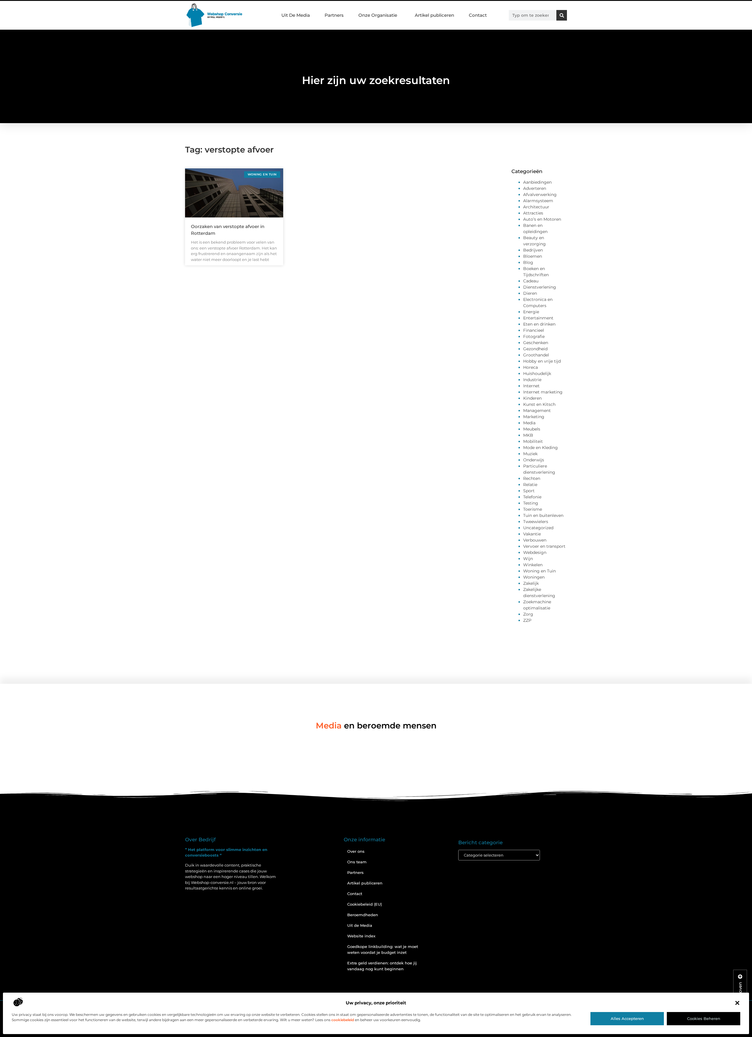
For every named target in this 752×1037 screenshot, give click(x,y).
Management (537, 410)
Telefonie (532, 497)
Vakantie (532, 534)
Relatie (530, 484)
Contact (478, 15)
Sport (529, 490)
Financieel (533, 330)
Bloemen (532, 256)
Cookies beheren (703, 1018)
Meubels (531, 429)
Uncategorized (538, 527)
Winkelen (533, 564)
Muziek (530, 453)
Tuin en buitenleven (543, 515)
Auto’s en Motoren (542, 219)
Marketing (533, 416)
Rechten (531, 478)
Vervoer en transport (544, 546)
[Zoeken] (561, 15)
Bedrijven (533, 250)
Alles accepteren (627, 1018)
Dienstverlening (539, 287)
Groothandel (536, 355)
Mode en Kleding (540, 447)
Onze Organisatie (377, 15)
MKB (528, 435)
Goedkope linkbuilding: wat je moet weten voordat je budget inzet (382, 949)
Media (529, 422)
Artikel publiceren (434, 15)
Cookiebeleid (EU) (364, 904)
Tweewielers (535, 521)
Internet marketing (543, 392)
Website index (361, 936)
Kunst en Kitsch (539, 404)
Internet (531, 385)
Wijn (528, 558)
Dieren (530, 293)
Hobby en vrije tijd (542, 361)
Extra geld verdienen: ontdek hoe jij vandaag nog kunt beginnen (382, 966)
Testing (530, 503)
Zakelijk (531, 583)
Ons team (357, 862)
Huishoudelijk (537, 373)
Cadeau (530, 281)
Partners (334, 15)
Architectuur (536, 207)
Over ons (356, 851)
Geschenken (535, 342)
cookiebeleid (342, 1020)
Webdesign (534, 552)
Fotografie (534, 336)
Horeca (530, 367)
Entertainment (538, 318)
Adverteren (534, 188)
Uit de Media (359, 925)
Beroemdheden (362, 914)
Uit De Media (295, 15)
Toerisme (532, 509)
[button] (737, 1003)
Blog (528, 262)
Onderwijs (533, 460)
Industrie (532, 379)
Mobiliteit (533, 441)
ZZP (527, 620)
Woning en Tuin (539, 571)
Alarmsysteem (538, 200)
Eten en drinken (539, 324)
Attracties (533, 213)
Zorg (528, 614)
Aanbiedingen (537, 182)
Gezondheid (535, 348)
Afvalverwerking (540, 194)
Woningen (534, 577)
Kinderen (532, 398)
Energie (531, 311)
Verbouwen (534, 540)
